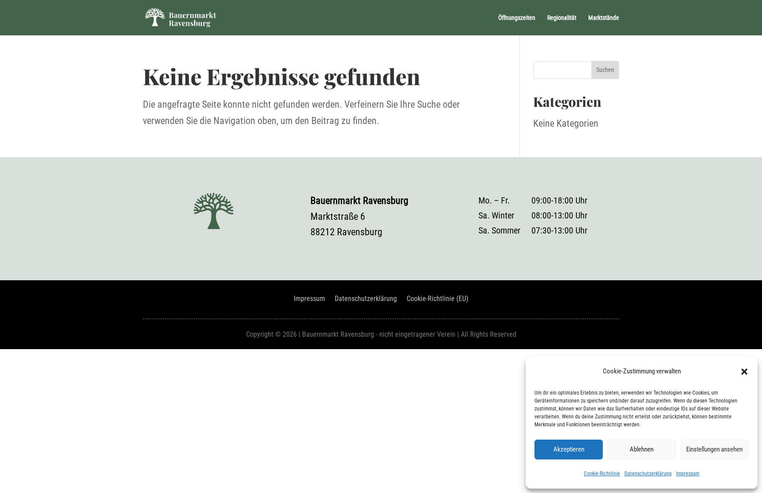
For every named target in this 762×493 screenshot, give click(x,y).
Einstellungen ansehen (714, 449)
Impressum (687, 473)
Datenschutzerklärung (648, 473)
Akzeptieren (568, 449)
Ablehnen (642, 449)
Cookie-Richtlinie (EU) (437, 299)
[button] (744, 371)
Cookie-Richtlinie (602, 473)
